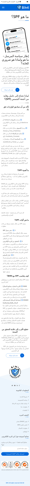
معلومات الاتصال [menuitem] (22, 428)
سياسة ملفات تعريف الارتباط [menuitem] (19, 403)
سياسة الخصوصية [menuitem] (22, 400)
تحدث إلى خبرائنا (8, 90)
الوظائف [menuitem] (25, 431)
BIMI (7, 483)
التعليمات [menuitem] (24, 410)
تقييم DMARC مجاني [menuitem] (21, 421)
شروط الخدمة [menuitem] (23, 396)
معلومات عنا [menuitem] (24, 407)
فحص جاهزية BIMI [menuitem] (22, 425)
